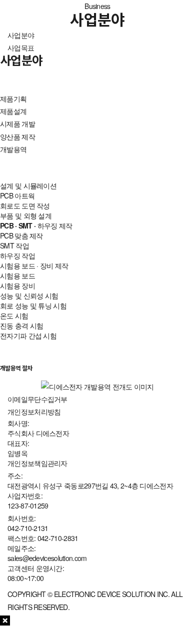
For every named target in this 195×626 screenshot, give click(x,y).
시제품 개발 (17, 123)
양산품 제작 (17, 137)
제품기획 (13, 99)
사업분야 (21, 35)
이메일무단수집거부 (38, 399)
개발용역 (13, 149)
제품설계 (13, 111)
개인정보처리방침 (34, 411)
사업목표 (21, 47)
